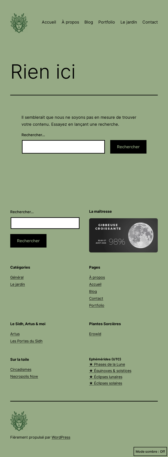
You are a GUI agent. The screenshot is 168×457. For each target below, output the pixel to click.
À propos (70, 22)
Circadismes (20, 369)
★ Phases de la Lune (107, 364)
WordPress (61, 437)
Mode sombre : (147, 451)
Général (17, 277)
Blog (88, 22)
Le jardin (128, 22)
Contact (150, 22)
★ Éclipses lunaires (105, 377)
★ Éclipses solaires (105, 383)
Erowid (95, 334)
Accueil (49, 22)
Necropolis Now (24, 376)
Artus (15, 334)
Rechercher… (33, 135)
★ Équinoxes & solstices (110, 371)
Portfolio (106, 22)
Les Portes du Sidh (26, 341)
